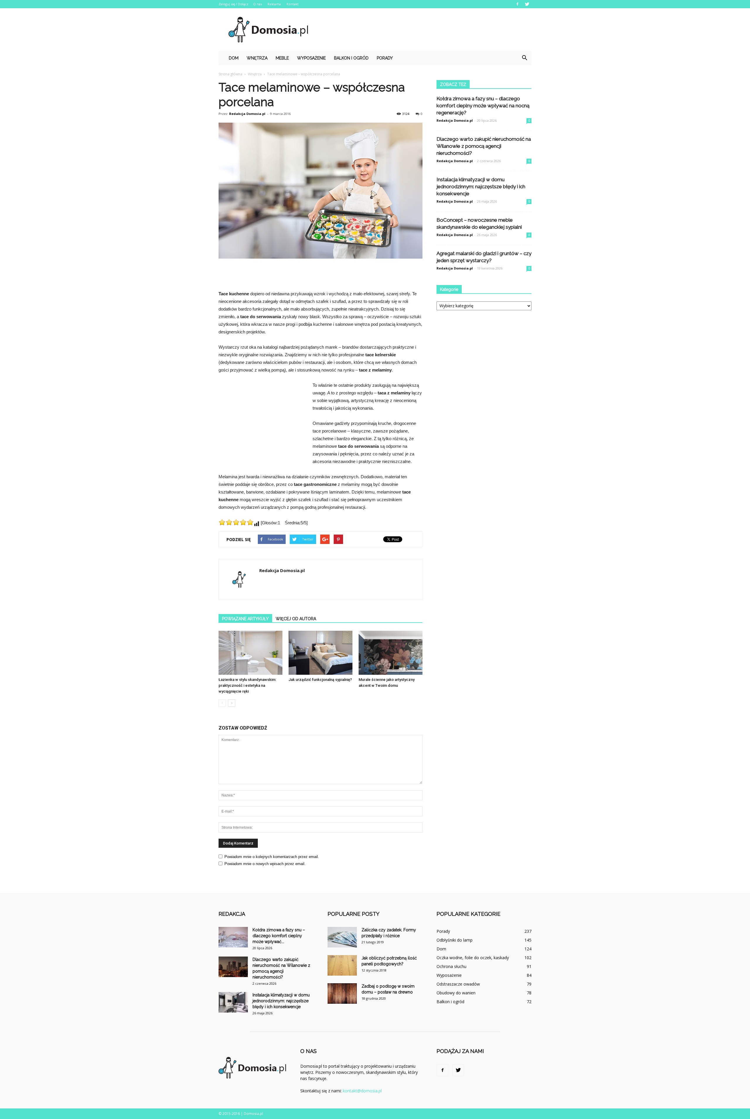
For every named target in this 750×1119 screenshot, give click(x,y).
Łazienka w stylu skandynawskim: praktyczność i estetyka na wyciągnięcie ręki (247, 685)
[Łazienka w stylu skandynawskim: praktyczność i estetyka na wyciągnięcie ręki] (250, 653)
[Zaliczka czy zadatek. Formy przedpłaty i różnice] (342, 937)
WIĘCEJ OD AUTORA (296, 618)
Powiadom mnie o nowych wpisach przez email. (265, 864)
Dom (233, 58)
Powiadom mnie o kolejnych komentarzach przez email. (271, 856)
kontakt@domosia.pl (362, 1090)
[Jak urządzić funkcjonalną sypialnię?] (320, 653)
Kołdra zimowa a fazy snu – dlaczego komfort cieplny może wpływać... (279, 936)
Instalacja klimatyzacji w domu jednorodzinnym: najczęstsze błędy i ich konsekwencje (481, 186)
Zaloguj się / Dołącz (233, 4)
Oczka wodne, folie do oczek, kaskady (473, 957)
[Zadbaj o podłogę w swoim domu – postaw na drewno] (342, 993)
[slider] (236, 522)
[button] (524, 58)
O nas (257, 4)
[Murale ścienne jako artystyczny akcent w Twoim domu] (390, 653)
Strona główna (230, 74)
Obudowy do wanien (456, 993)
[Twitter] (527, 4)
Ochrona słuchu (451, 966)
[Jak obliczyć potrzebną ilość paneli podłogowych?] (342, 965)
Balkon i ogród (351, 58)
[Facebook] (517, 4)
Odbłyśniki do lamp (455, 940)
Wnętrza (257, 58)
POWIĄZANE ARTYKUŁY (245, 618)
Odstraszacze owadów (458, 984)
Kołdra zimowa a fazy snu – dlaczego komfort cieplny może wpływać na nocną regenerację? (483, 106)
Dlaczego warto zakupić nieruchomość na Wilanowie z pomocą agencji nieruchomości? (484, 146)
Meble (282, 58)
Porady (385, 58)
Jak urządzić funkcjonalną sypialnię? (320, 679)
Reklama (274, 4)
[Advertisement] (424, 29)
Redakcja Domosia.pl (247, 113)
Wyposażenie (311, 58)
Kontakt (293, 4)
